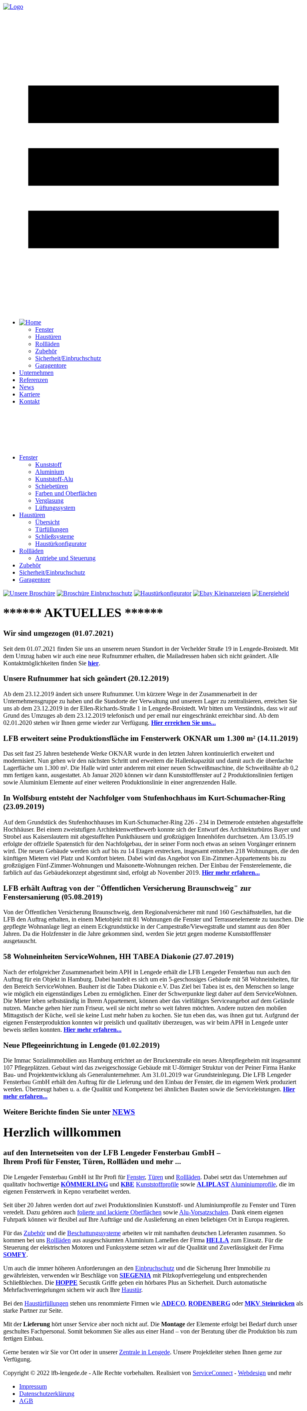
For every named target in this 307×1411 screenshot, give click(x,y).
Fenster (44, 329)
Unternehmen (36, 372)
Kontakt (29, 401)
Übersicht (47, 522)
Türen (155, 1177)
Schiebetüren (51, 486)
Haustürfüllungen (46, 1303)
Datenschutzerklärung (46, 1393)
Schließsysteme (54, 536)
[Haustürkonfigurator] (162, 593)
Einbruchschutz (154, 1268)
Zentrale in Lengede (144, 1352)
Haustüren (48, 336)
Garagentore (50, 365)
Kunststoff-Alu (54, 479)
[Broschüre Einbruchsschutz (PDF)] (94, 593)
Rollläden (47, 343)
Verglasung (49, 500)
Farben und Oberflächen (66, 493)
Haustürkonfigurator (60, 543)
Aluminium (49, 471)
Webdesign (252, 1372)
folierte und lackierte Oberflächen (119, 1212)
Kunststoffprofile (157, 1184)
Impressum (33, 1386)
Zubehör (46, 351)
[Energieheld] (270, 593)
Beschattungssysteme (94, 1233)
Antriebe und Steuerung (65, 558)
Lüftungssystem (55, 507)
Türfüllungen (51, 529)
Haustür (131, 1289)
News (26, 387)
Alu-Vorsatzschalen (203, 1212)
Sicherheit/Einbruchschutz (68, 358)
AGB (26, 1400)
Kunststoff (48, 464)
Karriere (29, 394)
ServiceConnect (213, 1372)
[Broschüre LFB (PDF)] (29, 593)
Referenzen (33, 379)
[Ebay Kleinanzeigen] (222, 593)
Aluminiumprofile (253, 1184)
